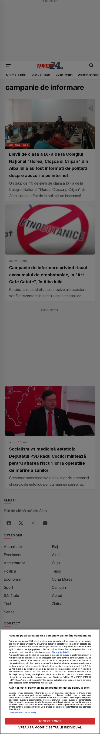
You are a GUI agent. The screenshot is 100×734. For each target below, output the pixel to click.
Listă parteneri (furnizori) (22, 713)
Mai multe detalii (60, 652)
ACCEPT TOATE (50, 721)
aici (34, 672)
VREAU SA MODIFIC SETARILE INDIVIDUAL (50, 727)
